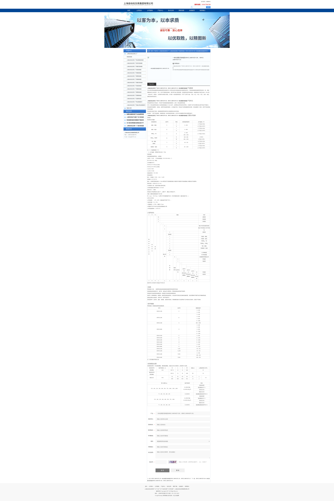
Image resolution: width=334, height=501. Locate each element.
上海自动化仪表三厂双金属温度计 (134, 101)
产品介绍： (152, 84)
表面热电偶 (129, 56)
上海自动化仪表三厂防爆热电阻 (134, 73)
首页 (152, 51)
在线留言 (181, 486)
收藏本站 (208, 1)
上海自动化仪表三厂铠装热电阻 (134, 69)
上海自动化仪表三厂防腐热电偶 (134, 95)
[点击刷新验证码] (172, 462)
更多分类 (129, 108)
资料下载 (175, 486)
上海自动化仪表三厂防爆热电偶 (134, 89)
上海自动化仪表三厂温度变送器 (134, 98)
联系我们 (187, 486)
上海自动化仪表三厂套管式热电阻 (134, 63)
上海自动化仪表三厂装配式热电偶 (134, 82)
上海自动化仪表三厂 (164, 51)
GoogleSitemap (158, 495)
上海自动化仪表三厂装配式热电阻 (134, 66)
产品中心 (156, 51)
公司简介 (151, 486)
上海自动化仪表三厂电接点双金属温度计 (136, 105)
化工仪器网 (176, 495)
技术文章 (169, 486)
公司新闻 (157, 486)
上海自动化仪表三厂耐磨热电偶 (134, 92)
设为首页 (203, 1)
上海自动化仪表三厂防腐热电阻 (134, 79)
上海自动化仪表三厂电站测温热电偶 (135, 60)
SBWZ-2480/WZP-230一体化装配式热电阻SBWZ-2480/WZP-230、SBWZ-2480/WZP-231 (171, 478)
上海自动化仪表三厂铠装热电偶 (134, 85)
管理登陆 (165, 495)
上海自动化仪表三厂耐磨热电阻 (134, 76)
